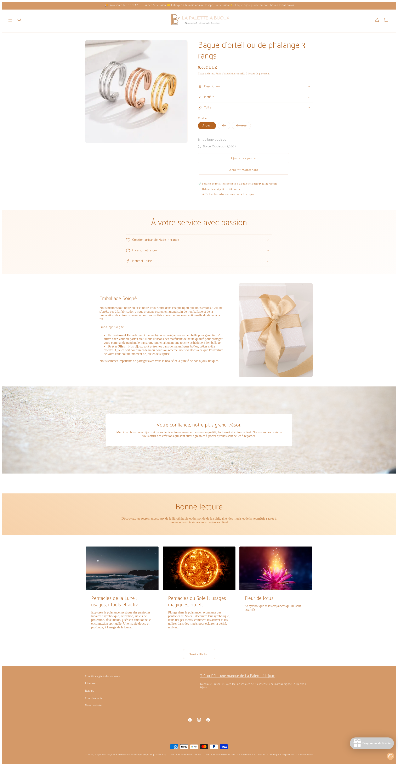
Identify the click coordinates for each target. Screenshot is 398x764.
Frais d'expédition (226, 73)
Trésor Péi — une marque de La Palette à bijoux (237, 676)
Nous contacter (93, 705)
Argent (207, 125)
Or (226, 126)
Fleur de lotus (259, 598)
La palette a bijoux (105, 754)
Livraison (90, 683)
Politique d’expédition (282, 754)
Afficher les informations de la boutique (228, 194)
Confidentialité (93, 698)
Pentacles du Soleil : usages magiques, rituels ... (197, 601)
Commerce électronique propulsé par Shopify (141, 754)
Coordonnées (305, 754)
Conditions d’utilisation (252, 754)
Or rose (243, 126)
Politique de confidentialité (220, 754)
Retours (89, 690)
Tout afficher (199, 654)
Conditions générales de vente (102, 676)
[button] (10, 19)
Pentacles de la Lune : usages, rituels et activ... (115, 601)
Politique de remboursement (185, 754)
